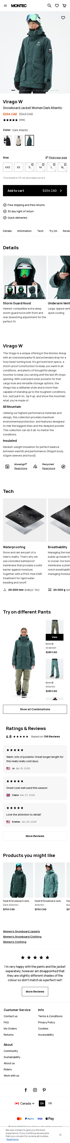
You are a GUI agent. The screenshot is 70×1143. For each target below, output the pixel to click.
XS (18, 167)
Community (11, 1051)
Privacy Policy (46, 1022)
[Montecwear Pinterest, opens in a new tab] (44, 1090)
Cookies (43, 1028)
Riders (8, 1069)
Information (24, 231)
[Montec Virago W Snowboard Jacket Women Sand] (18, 140)
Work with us (11, 1075)
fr (50, 1103)
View (54, 637)
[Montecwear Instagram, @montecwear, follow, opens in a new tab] (35, 1090)
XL (64, 167)
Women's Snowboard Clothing (22, 936)
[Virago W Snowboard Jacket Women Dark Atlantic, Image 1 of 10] (35, 52)
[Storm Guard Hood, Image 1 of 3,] (10, 291)
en (42, 1103)
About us (9, 1063)
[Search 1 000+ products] (49, 5)
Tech (40, 231)
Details (7, 231)
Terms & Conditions (50, 1016)
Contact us (11, 1016)
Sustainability (12, 1057)
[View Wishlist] (57, 5)
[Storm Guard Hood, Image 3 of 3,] (32, 291)
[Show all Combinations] (23, 660)
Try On (53, 231)
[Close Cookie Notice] (60, 1135)
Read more (20, 468)
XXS (7, 167)
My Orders (10, 1028)
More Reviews (35, 836)
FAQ (6, 1022)
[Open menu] (5, 5)
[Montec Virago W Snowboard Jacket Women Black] (7, 140)
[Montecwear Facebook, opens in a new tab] (26, 1090)
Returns (9, 1034)
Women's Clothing (14, 942)
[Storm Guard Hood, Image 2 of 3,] (21, 291)
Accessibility (46, 1034)
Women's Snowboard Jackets (21, 931)
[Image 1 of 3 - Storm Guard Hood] (24, 277)
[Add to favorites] (63, 18)
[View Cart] (64, 5)
